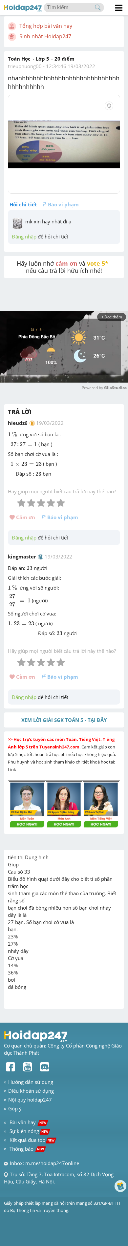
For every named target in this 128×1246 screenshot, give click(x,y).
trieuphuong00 (25, 66)
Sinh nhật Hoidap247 (45, 36)
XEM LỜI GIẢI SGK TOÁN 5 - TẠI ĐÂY (64, 720)
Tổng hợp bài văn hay (45, 25)
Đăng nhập (24, 236)
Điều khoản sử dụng (31, 1090)
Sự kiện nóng (29, 1131)
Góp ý (15, 1108)
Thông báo (27, 1148)
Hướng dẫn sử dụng (30, 1082)
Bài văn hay (27, 1122)
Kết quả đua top (32, 1140)
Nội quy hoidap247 (30, 1099)
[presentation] (13, 434)
